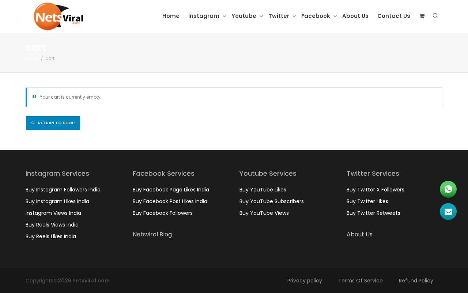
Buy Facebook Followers (163, 213)
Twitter (279, 16)
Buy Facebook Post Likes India (170, 201)
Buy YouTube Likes (262, 189)
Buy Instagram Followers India (63, 189)
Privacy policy (304, 280)
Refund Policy (416, 280)
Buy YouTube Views (264, 213)
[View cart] (421, 16)
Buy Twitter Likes (367, 201)
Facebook (316, 16)
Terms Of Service (360, 280)
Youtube (244, 16)
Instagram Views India (53, 213)
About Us (355, 16)
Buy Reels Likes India (51, 236)
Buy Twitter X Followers (375, 189)
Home (171, 16)
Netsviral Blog (152, 234)
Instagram (204, 16)
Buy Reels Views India (52, 224)
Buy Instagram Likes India (57, 201)
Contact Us (393, 16)
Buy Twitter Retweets (373, 213)
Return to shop (56, 123)
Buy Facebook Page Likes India (171, 189)
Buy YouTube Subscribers (271, 201)
